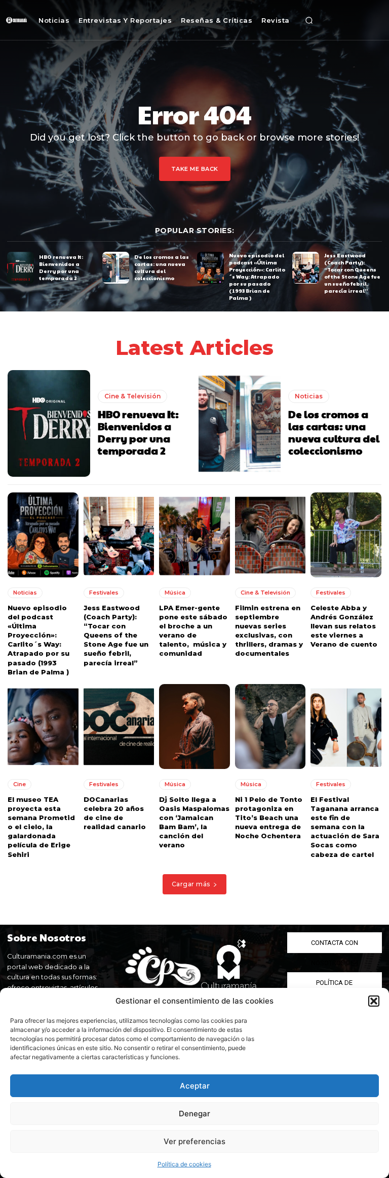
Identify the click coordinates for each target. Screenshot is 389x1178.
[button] (374, 1001)
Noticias (309, 396)
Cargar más (191, 884)
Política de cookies (184, 1164)
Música (175, 592)
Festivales (104, 592)
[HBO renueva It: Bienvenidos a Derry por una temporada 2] (20, 268)
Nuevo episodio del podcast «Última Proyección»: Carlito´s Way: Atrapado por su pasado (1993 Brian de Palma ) (257, 276)
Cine (19, 784)
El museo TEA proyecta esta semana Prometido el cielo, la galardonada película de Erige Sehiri (41, 826)
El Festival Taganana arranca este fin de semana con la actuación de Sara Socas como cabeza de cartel (344, 826)
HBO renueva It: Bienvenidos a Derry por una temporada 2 (61, 267)
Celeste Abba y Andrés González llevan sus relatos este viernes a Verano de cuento (343, 626)
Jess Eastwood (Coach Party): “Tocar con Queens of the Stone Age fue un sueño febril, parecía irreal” (352, 273)
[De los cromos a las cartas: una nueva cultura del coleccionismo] (115, 268)
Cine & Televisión (132, 396)
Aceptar (195, 1086)
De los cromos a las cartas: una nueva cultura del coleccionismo (161, 267)
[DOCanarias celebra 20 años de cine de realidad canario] (119, 726)
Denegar (194, 1113)
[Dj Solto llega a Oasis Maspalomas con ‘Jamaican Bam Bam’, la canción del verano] (194, 726)
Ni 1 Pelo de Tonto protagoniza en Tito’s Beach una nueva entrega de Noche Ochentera (268, 817)
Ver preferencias (194, 1141)
